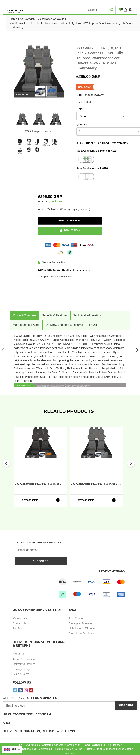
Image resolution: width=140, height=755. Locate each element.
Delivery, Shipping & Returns (64, 324)
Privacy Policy (21, 669)
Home (13, 18)
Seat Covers (76, 618)
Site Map (18, 628)
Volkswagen (27, 18)
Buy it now (72, 230)
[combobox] (100, 10)
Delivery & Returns (24, 663)
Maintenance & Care (26, 324)
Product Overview (24, 315)
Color (79, 109)
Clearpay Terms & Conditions (55, 276)
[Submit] (111, 9)
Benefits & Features (54, 315)
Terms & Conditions (24, 659)
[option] (22, 119)
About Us (18, 653)
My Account (20, 618)
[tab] (70, 717)
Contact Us (19, 623)
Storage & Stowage (80, 623)
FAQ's (93, 324)
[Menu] (134, 9)
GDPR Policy (21, 673)
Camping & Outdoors (81, 633)
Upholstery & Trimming (82, 628)
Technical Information (87, 315)
